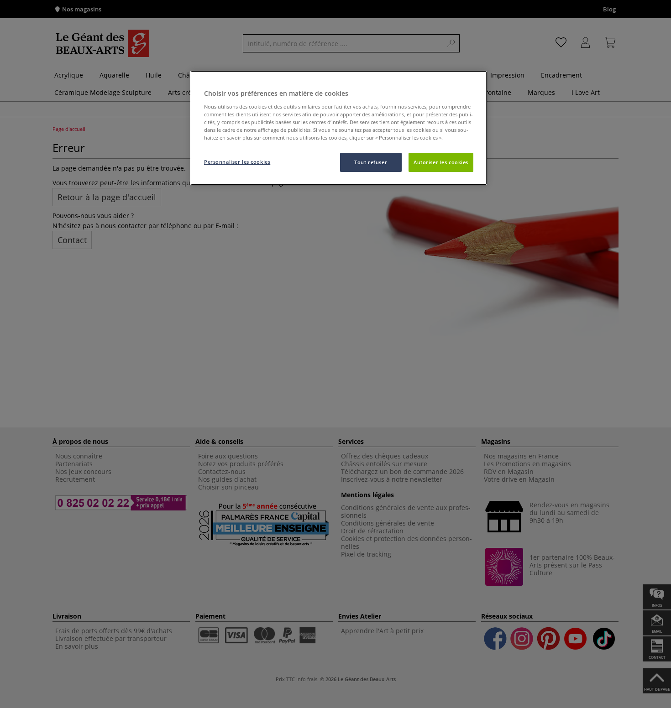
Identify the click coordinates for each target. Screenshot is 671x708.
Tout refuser (370, 162)
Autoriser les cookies (441, 162)
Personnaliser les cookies (237, 161)
